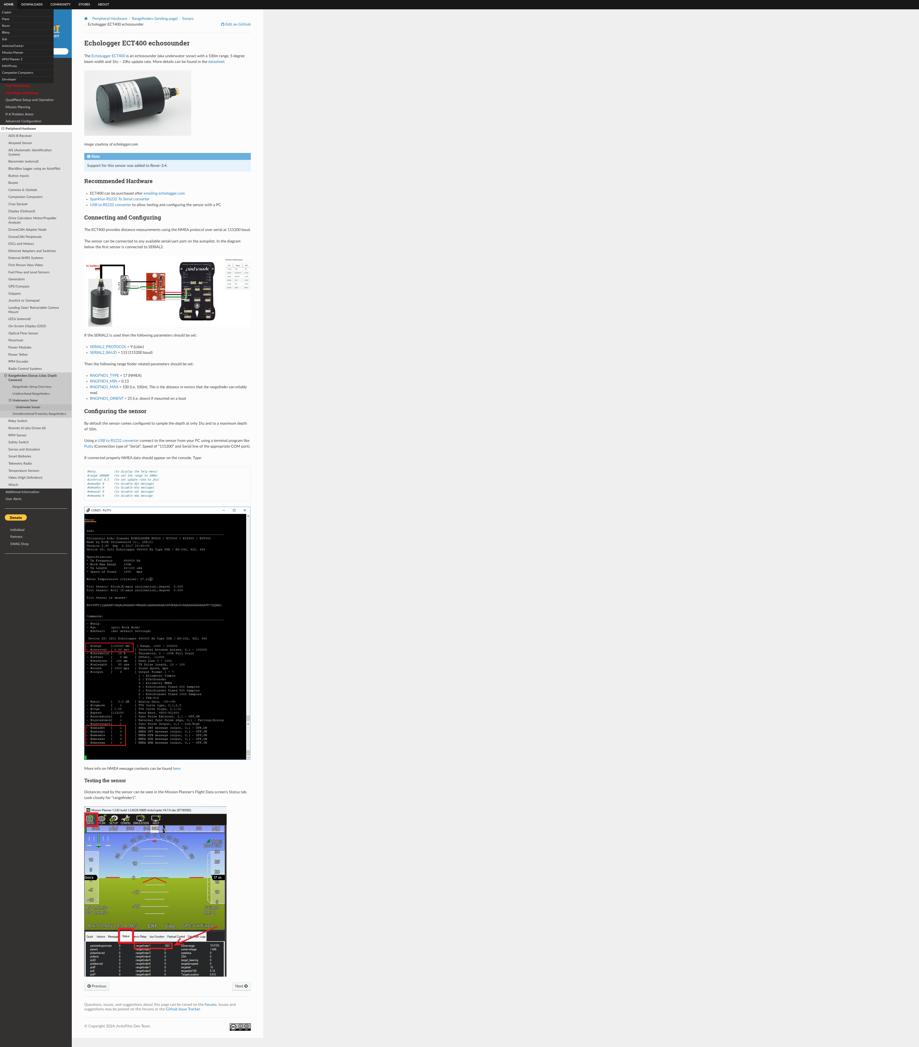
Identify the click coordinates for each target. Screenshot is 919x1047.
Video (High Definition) (25, 477)
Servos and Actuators (24, 449)
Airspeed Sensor (20, 143)
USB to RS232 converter (110, 205)
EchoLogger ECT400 (108, 56)
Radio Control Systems (25, 369)
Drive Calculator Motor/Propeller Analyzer (32, 220)
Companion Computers (17, 72)
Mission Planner (12, 52)
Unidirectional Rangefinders (31, 393)
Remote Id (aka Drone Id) (27, 428)
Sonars (188, 19)
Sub (4, 39)
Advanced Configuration (23, 121)
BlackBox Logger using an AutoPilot (34, 168)
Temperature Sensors (23, 471)
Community (60, 4)
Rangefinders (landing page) (155, 19)
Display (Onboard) (21, 211)
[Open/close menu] (2, 129)
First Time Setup (18, 86)
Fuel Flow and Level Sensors (29, 272)
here (176, 769)
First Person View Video (25, 265)
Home (8, 4)
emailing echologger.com (164, 193)
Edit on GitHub (237, 24)
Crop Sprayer (18, 204)
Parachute (15, 340)
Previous (98, 986)
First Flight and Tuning (22, 93)
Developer (9, 79)
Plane (5, 19)
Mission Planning (18, 107)
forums (211, 1005)
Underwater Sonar (25, 400)
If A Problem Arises (20, 114)
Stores (84, 4)
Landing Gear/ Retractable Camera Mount (33, 310)
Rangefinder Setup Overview (31, 386)
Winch (13, 485)
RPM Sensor (17, 435)
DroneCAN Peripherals (25, 237)
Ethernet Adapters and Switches (32, 251)
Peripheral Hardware (21, 128)
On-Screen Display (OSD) (27, 326)
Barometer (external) (23, 161)
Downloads (32, 4)
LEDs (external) (19, 319)
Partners (16, 537)
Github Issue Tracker (183, 1009)
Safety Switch (18, 442)
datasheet (216, 62)
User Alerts (14, 499)
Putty (88, 446)
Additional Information (22, 492)
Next (239, 986)
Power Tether (18, 354)
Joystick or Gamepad (23, 300)
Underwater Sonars (28, 407)
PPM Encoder (18, 361)
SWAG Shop (19, 544)
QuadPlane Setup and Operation (30, 100)
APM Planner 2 (12, 59)
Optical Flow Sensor (23, 333)
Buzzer (13, 183)
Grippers (14, 293)
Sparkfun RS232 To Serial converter (120, 199)
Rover (6, 26)
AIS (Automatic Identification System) (30, 152)
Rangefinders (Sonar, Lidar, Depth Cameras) (32, 378)
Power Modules (19, 347)
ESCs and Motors (21, 244)
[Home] (86, 19)
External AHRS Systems (25, 258)
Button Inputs (18, 176)
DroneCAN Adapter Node (27, 229)
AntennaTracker (13, 46)
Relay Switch (17, 421)
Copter (6, 12)
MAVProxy (9, 66)
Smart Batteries (19, 456)
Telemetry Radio (20, 463)
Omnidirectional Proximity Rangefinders (39, 414)
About (103, 4)
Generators (16, 279)
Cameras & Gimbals (22, 190)
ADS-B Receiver (20, 136)
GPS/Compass (18, 286)
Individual (17, 530)
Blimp (6, 32)
